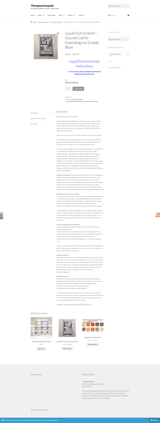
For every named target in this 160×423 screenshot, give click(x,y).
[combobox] (118, 54)
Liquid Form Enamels (56, 22)
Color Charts (51, 15)
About (40, 15)
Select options (67, 349)
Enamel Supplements (43, 22)
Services (70, 15)
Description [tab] (34, 113)
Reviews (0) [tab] (34, 124)
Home (33, 15)
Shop (60, 15)
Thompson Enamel (42, 6)
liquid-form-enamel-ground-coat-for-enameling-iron (83, 101)
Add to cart (78, 89)
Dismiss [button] (155, 420)
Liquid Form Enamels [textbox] (118, 54)
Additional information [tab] (38, 118)
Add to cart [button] (41, 349)
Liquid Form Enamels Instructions (84, 63)
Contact (81, 15)
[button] (57, 33)
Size (66, 80)
